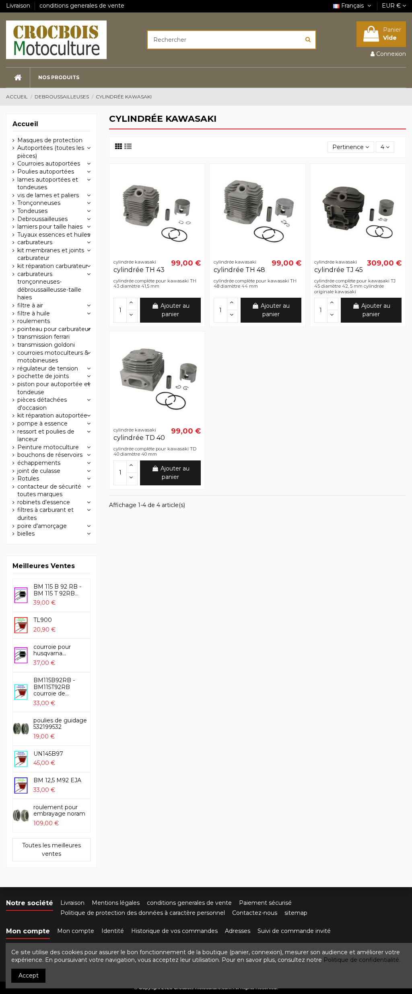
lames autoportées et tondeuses (47, 183)
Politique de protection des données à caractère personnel (142, 912)
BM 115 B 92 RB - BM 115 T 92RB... (57, 590)
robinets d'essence (43, 502)
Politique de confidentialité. (361, 959)
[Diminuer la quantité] (132, 316)
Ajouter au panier (175, 310)
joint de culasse (38, 471)
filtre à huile (33, 313)
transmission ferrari (43, 336)
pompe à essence (42, 423)
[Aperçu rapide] (195, 180)
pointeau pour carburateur (54, 329)
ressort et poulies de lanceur (45, 435)
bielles (26, 533)
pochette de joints (43, 376)
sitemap (295, 912)
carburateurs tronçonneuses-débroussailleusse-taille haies (49, 285)
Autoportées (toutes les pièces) (50, 152)
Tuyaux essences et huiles (53, 234)
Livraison (19, 5)
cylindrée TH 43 (139, 270)
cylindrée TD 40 (139, 438)
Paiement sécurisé (265, 902)
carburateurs (34, 242)
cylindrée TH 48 (239, 270)
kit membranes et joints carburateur (50, 254)
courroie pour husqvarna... (52, 650)
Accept (29, 975)
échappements (38, 462)
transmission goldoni (46, 344)
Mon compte (75, 931)
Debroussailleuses (42, 219)
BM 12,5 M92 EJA (57, 780)
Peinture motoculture (48, 447)
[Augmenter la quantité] (132, 304)
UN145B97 (48, 753)
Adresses (237, 931)
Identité (112, 931)
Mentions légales (116, 902)
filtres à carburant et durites (45, 514)
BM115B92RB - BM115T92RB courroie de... (54, 687)
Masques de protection (49, 140)
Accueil (25, 124)
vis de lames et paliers (48, 195)
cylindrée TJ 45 (338, 270)
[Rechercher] (308, 39)
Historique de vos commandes (174, 931)
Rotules (28, 478)
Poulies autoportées (45, 171)
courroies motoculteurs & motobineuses (53, 356)
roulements (33, 321)
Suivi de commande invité (294, 931)
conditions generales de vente (81, 5)
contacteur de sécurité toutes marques (49, 490)
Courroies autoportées (48, 163)
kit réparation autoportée (52, 415)
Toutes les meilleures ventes (51, 849)
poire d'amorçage (42, 526)
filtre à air (30, 305)
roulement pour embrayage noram (59, 811)
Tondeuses (32, 211)
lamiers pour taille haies (49, 226)
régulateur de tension (47, 368)
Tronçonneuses (38, 203)
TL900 (42, 620)
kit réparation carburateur (52, 266)
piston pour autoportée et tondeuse (53, 388)
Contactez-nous (254, 912)
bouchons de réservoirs (49, 454)
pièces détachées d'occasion (42, 403)
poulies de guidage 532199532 (60, 724)
